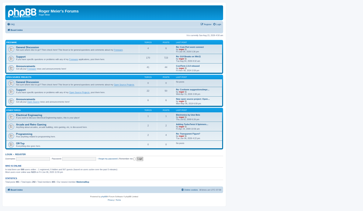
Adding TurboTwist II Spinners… (192, 124)
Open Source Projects (18, 77)
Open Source (33, 102)
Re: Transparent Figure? (188, 134)
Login (8, 154)
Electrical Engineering (29, 115)
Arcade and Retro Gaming (31, 124)
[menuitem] (11, 24)
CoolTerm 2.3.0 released (188, 66)
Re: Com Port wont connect (190, 47)
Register (20, 154)
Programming (24, 134)
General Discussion (27, 47)
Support (21, 56)
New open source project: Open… (193, 99)
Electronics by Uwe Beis (188, 115)
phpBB (104, 197)
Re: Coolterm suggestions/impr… (192, 89)
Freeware (11, 42)
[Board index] (22, 12)
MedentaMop (82, 182)
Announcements (25, 66)
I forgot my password (107, 159)
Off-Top (20, 143)
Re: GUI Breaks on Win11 (188, 56)
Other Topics (13, 110)
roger (181, 49)
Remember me (126, 159)
